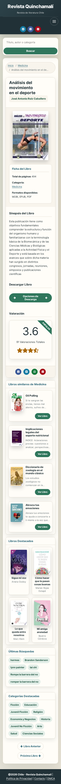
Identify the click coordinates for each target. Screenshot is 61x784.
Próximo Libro (29, 755)
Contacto (39, 778)
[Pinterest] (38, 29)
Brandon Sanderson (36, 660)
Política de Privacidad (19, 778)
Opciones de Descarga (30, 298)
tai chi (33, 667)
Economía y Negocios (23, 719)
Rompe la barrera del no (24, 674)
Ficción (15, 704)
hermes (15, 660)
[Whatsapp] (35, 372)
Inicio (11, 65)
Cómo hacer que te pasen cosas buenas (42, 581)
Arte (39, 726)
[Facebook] (30, 29)
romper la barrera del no (24, 681)
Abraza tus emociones (32, 506)
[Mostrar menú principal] (54, 21)
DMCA (51, 778)
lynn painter (17, 667)
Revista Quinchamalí (30, 6)
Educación (30, 704)
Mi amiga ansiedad (42, 630)
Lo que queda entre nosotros (19, 632)
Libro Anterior (32, 746)
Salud (14, 733)
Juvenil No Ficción (21, 726)
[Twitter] (23, 29)
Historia (45, 719)
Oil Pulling (32, 395)
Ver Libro (42, 416)
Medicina (23, 65)
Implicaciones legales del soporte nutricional (37, 432)
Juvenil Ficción (19, 711)
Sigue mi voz (19, 577)
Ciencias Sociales (33, 733)
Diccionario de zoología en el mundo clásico (35, 470)
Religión (38, 711)
